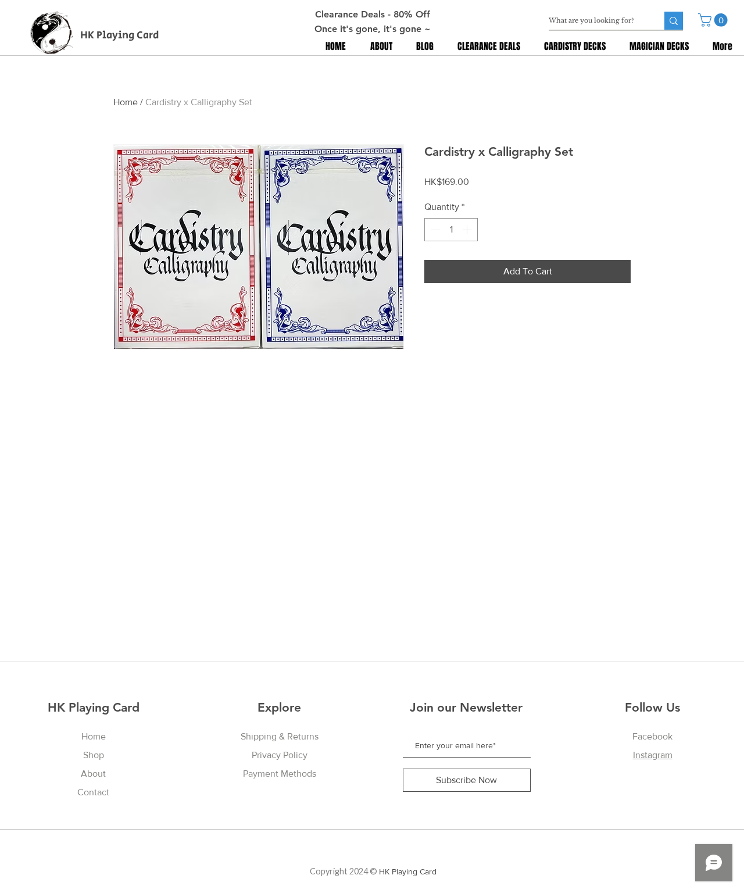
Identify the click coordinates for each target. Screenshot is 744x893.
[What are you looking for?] (673, 21)
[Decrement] (434, 230)
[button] (714, 20)
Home (125, 102)
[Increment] (468, 230)
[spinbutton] (451, 230)
